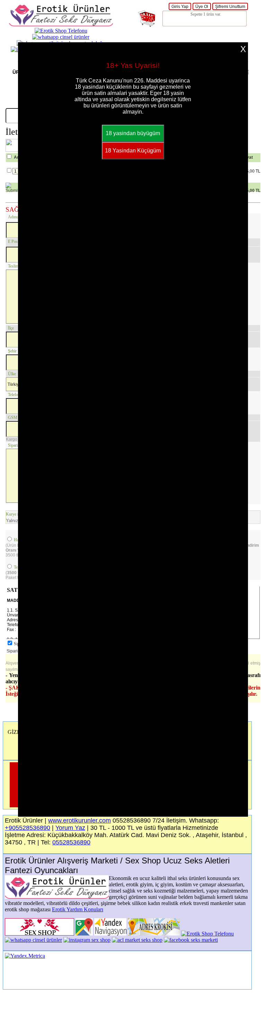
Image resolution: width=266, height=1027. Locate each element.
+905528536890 (27, 827)
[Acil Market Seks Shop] (137, 940)
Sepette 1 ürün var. (205, 14)
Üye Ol (201, 6)
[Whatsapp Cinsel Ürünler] (60, 37)
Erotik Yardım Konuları (77, 909)
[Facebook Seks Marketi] (191, 940)
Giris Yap (179, 6)
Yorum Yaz (70, 827)
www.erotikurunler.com (79, 820)
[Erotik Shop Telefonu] (61, 31)
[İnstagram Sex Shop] (86, 940)
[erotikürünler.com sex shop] (61, 24)
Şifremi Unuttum (230, 6)
